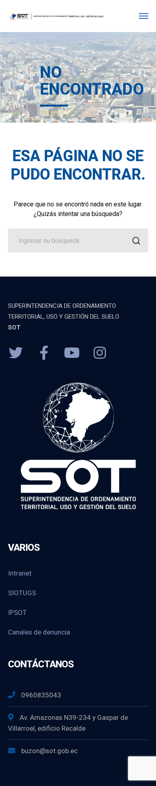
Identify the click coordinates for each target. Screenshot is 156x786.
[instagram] (100, 353)
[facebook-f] (44, 353)
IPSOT (17, 612)
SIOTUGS (22, 593)
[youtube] (72, 353)
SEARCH (136, 240)
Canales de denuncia (39, 632)
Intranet (20, 573)
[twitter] (16, 353)
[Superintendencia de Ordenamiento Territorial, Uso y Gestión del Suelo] (56, 16)
